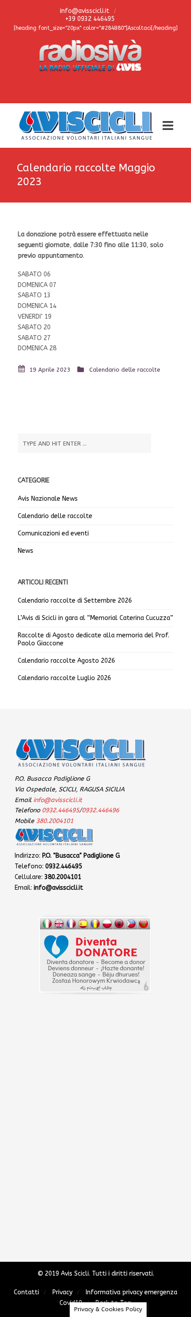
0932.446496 (100, 810)
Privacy (62, 1292)
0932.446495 (60, 810)
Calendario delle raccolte (124, 369)
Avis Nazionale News (48, 498)
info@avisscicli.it (83, 11)
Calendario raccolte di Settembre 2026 (75, 600)
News (25, 551)
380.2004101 (54, 821)
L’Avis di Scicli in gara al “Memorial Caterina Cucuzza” (95, 618)
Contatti (26, 1292)
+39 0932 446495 (89, 19)
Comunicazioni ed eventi (53, 533)
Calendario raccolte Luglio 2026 (64, 678)
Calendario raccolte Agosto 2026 (66, 661)
